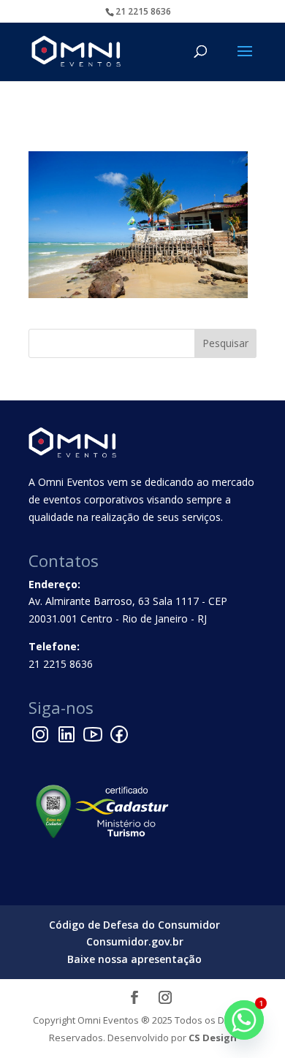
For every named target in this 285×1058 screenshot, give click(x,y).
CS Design (213, 1037)
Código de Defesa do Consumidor (134, 925)
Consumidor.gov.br (134, 941)
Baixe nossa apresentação (134, 959)
